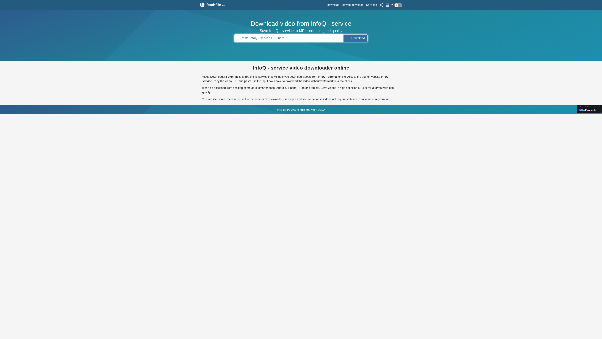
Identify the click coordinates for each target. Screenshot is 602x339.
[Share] (381, 4)
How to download (353, 4)
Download (333, 4)
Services (371, 4)
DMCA (321, 110)
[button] (389, 4)
